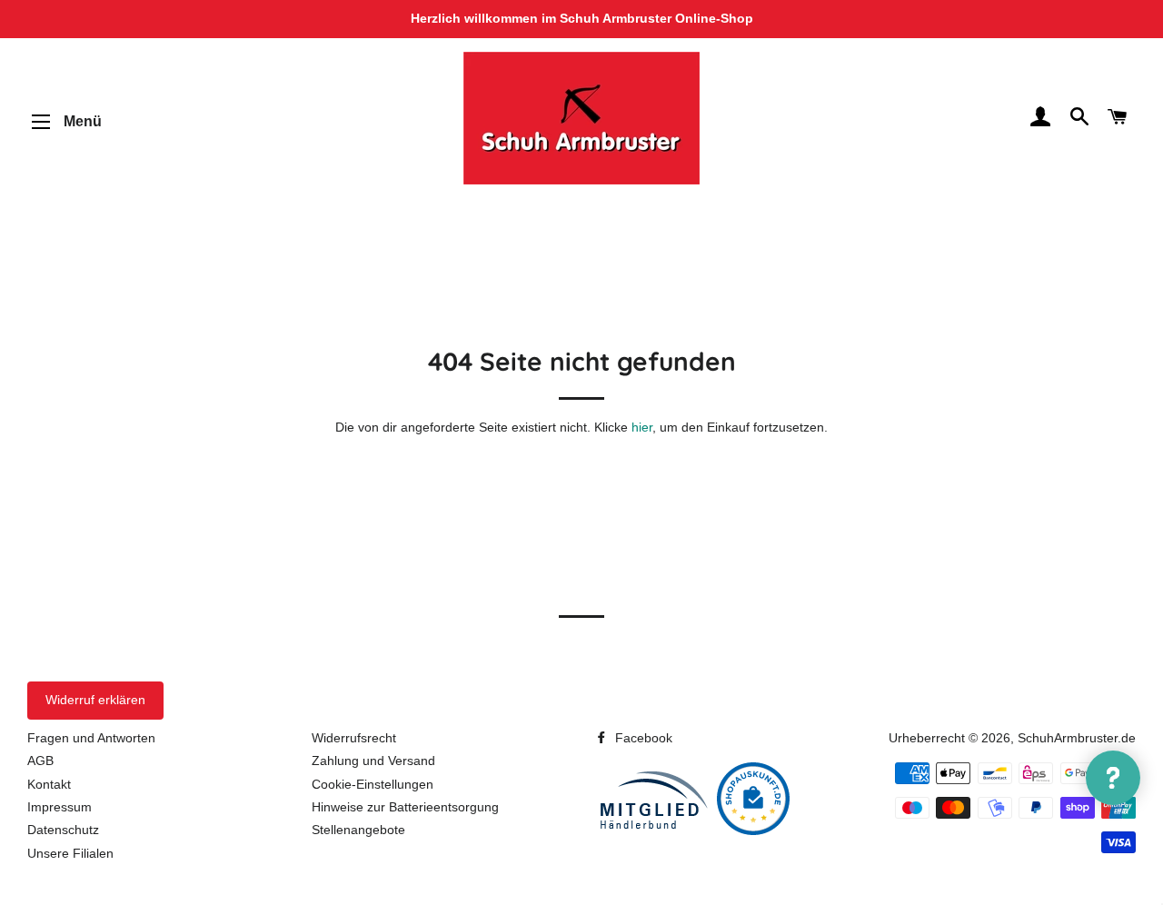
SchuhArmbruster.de (1077, 738)
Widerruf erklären (95, 699)
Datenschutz (63, 829)
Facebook (641, 738)
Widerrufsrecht (354, 738)
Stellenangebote (358, 829)
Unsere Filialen (70, 853)
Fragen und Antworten (91, 738)
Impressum (59, 807)
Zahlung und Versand (373, 760)
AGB (40, 760)
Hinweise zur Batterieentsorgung (405, 807)
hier (641, 427)
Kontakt (49, 784)
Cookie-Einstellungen (372, 784)
